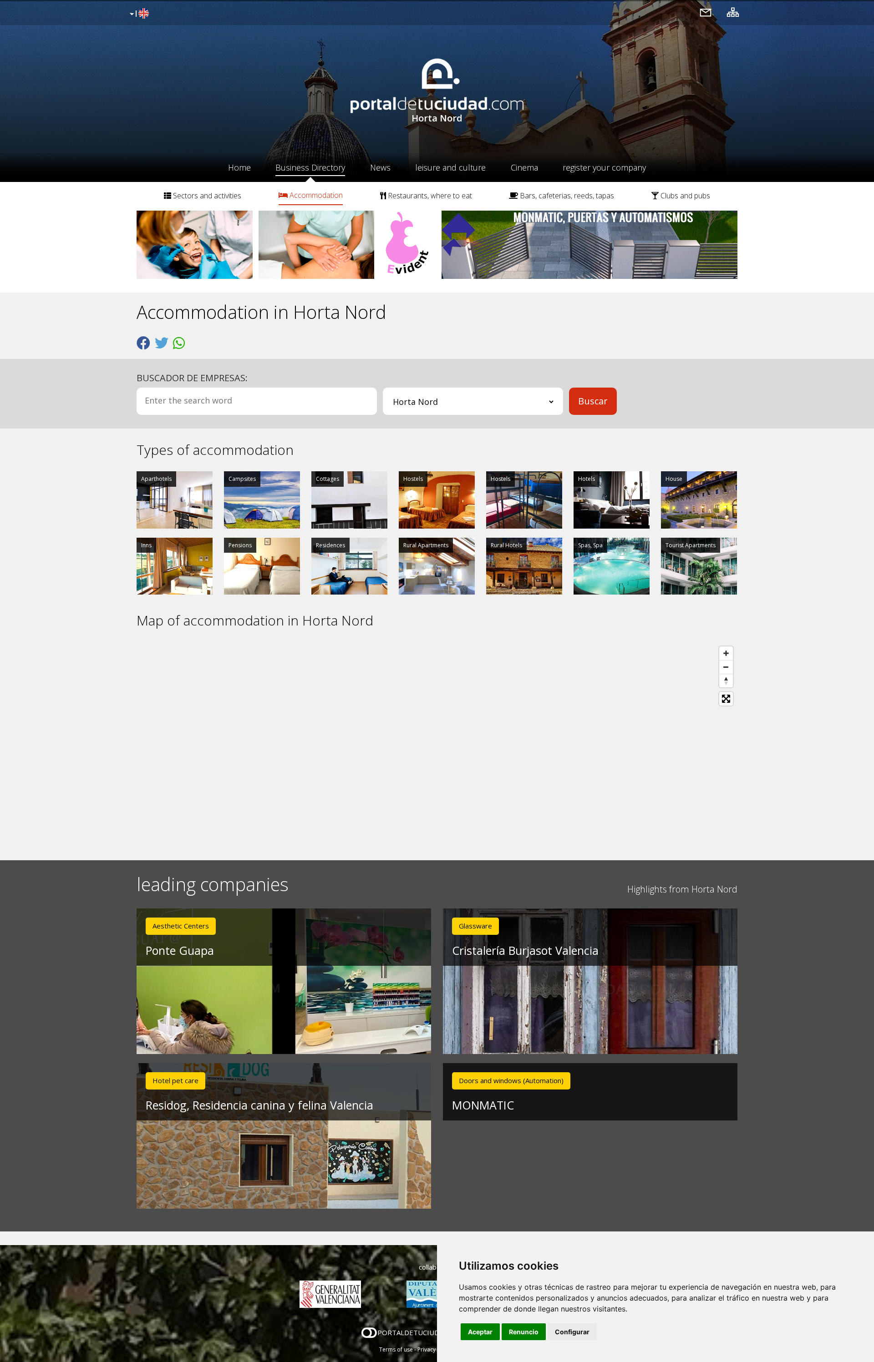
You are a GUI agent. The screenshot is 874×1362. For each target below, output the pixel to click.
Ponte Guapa (180, 950)
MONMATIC (483, 1105)
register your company (604, 167)
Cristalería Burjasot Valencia (525, 950)
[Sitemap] (733, 12)
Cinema (524, 167)
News (380, 167)
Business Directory (310, 167)
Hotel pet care (175, 1080)
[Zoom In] (726, 653)
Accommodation (315, 195)
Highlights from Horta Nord (682, 889)
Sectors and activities (206, 196)
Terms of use (396, 1349)
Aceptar (480, 1332)
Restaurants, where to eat (429, 196)
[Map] (437, 744)
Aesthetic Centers (180, 925)
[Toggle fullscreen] (726, 699)
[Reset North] (726, 680)
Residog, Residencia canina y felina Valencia (259, 1105)
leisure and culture (450, 167)
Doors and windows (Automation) (511, 1080)
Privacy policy (434, 1349)
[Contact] (705, 12)
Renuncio (524, 1332)
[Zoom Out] (726, 667)
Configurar (572, 1332)
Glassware (475, 925)
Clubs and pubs (684, 196)
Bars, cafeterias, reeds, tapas (566, 196)
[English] (138, 14)
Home (239, 167)
